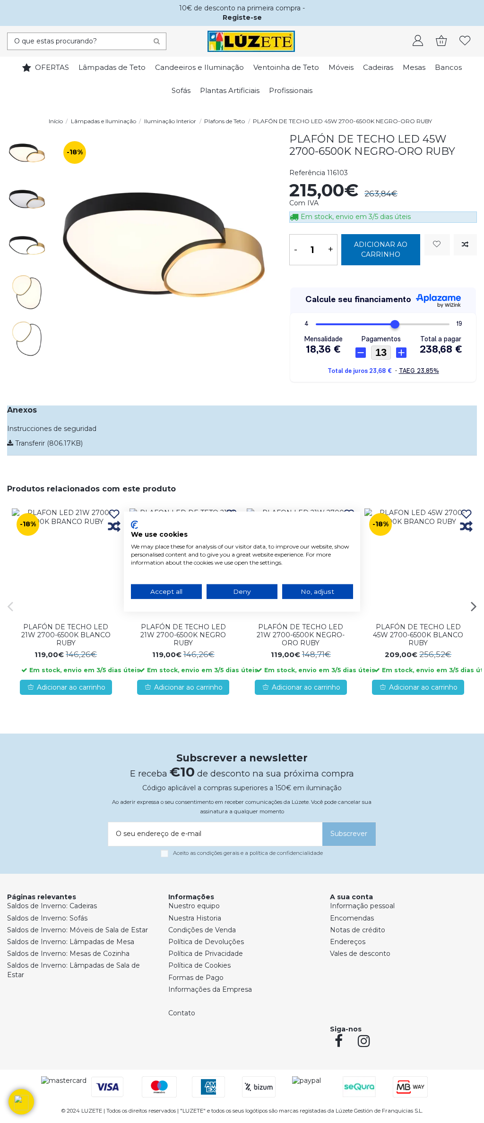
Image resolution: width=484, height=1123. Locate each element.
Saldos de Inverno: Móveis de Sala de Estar (77, 930)
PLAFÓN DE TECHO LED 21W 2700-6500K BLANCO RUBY (66, 635)
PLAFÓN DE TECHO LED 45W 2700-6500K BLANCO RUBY (418, 635)
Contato (181, 1013)
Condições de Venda (202, 930)
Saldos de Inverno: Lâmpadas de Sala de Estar (73, 970)
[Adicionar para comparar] (465, 244)
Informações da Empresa (210, 989)
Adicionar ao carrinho (380, 249)
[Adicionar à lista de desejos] (437, 244)
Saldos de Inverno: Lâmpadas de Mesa (70, 941)
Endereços (347, 941)
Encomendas (352, 918)
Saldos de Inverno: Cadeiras (52, 906)
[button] (21, 1101)
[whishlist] (465, 41)
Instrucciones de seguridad (51, 428)
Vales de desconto (360, 953)
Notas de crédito (357, 930)
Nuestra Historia (194, 918)
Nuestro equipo (194, 906)
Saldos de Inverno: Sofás (47, 918)
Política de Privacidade (205, 953)
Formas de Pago (196, 977)
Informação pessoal (362, 906)
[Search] (156, 41)
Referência (307, 173)
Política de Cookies (199, 965)
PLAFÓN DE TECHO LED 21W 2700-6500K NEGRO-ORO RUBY (301, 635)
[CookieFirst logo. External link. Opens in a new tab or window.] (134, 524)
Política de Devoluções (206, 941)
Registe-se (242, 17)
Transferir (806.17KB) (48, 443)
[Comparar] (114, 527)
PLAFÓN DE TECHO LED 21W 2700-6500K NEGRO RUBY (183, 635)
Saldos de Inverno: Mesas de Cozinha (68, 953)
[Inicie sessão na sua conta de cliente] (417, 41)
